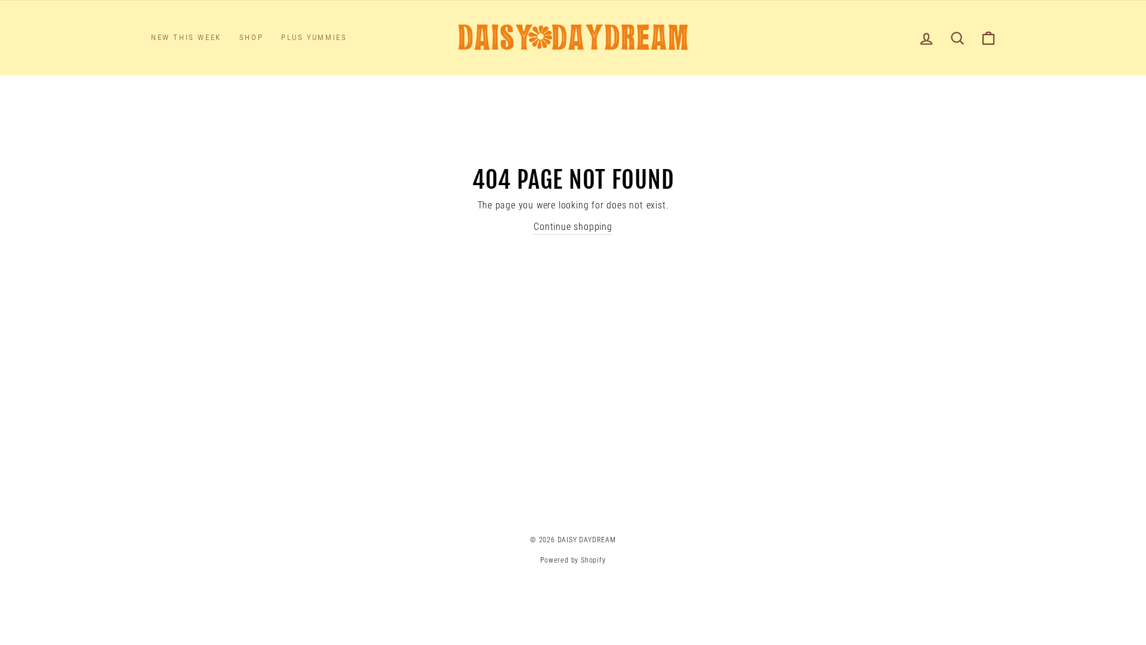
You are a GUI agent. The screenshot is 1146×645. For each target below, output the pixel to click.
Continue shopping (573, 226)
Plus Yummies (314, 37)
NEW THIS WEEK (186, 37)
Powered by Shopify (572, 560)
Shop (251, 37)
